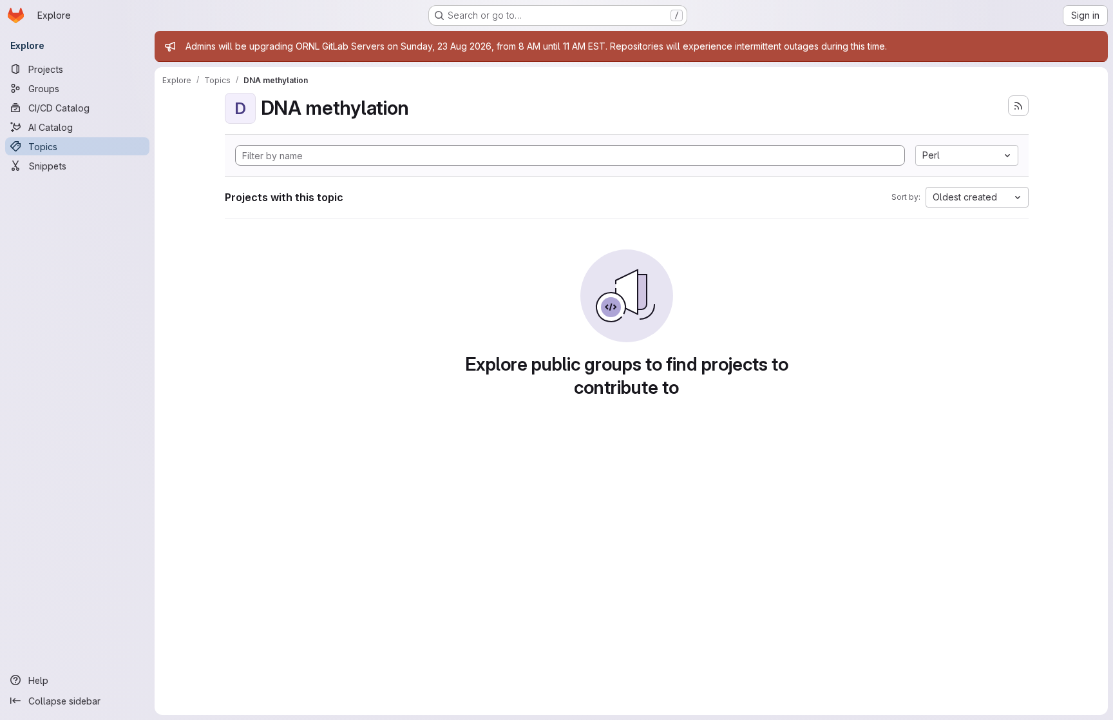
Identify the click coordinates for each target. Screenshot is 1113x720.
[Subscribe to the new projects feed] (1018, 105)
